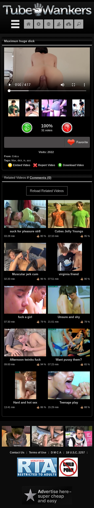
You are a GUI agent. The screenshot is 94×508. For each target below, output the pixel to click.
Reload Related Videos (47, 191)
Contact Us (17, 452)
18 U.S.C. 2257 (75, 452)
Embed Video (21, 165)
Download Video (73, 165)
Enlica (15, 156)
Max (13, 160)
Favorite (82, 142)
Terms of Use (37, 452)
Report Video (46, 165)
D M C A (56, 452)
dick (20, 160)
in (24, 160)
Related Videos (15, 177)
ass (29, 160)
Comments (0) (40, 177)
